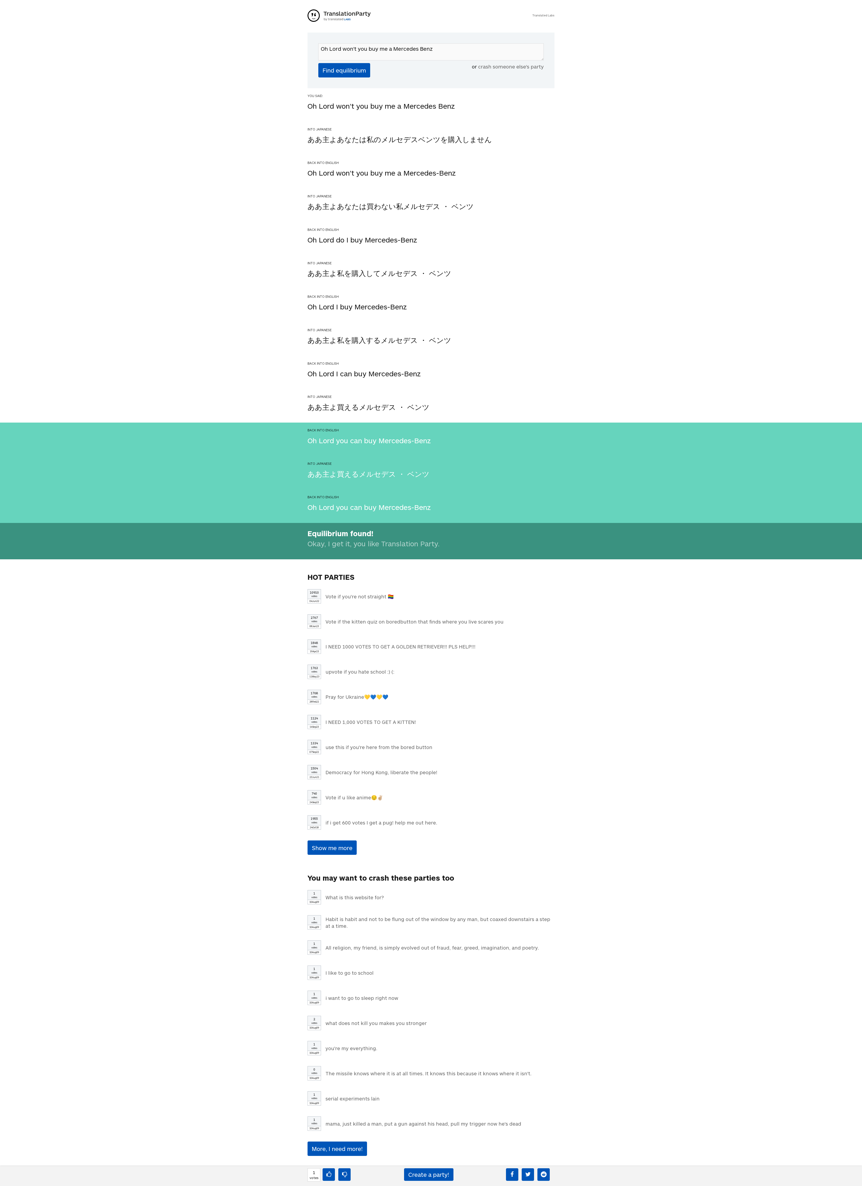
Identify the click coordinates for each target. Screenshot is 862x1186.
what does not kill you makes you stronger (376, 1023)
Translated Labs (543, 15)
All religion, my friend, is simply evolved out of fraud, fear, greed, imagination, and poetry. (432, 947)
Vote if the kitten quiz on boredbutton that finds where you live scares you (414, 621)
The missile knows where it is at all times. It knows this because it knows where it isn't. (428, 1073)
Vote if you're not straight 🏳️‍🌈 (359, 596)
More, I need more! (337, 1148)
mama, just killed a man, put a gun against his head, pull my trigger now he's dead (423, 1123)
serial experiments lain (352, 1098)
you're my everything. (351, 1048)
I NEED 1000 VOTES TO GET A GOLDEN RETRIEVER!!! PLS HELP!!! (400, 646)
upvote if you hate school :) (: (359, 672)
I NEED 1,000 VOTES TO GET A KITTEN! (370, 722)
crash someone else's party (511, 66)
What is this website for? (354, 897)
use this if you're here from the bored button (378, 747)
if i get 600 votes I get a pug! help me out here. (381, 822)
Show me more (332, 847)
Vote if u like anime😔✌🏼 (354, 797)
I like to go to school (349, 973)
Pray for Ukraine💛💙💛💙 (356, 697)
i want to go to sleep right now (361, 998)
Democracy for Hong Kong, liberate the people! (381, 772)
